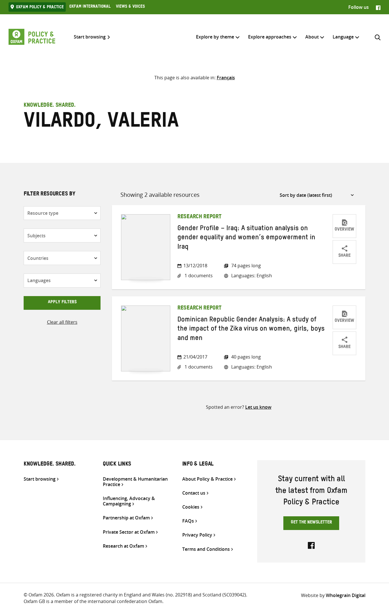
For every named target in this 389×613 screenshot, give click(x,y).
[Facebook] (378, 7)
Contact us (193, 493)
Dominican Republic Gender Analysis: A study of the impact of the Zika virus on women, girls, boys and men (251, 330)
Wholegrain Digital (345, 595)
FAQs (188, 521)
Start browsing (90, 37)
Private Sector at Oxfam (129, 532)
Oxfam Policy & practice (40, 8)
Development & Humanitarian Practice (135, 481)
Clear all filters (62, 322)
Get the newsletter (311, 523)
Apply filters (62, 303)
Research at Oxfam (123, 546)
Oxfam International (89, 7)
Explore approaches (269, 37)
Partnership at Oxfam (126, 518)
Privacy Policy (197, 535)
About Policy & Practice (207, 479)
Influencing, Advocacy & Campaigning (129, 501)
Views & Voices (130, 7)
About (312, 37)
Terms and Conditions (206, 549)
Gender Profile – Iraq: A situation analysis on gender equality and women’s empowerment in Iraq (246, 239)
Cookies (190, 507)
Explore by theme (215, 37)
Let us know (258, 407)
